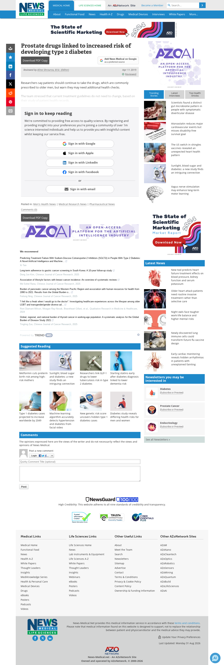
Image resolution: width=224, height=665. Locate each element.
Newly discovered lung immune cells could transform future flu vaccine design (187, 338)
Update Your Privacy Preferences (180, 637)
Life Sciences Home (90, 5)
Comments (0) (29, 209)
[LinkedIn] (10, 66)
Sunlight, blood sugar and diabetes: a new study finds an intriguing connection (62, 378)
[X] (10, 84)
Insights (25, 572)
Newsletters (122, 558)
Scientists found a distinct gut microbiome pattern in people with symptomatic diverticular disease (186, 108)
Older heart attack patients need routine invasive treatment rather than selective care (187, 296)
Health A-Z (27, 558)
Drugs (24, 590)
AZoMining (166, 572)
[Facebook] (10, 75)
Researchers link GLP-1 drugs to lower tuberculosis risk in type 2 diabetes (94, 378)
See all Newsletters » (158, 439)
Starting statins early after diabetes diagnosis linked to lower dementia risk (124, 378)
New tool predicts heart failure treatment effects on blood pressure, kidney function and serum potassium (187, 276)
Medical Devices (30, 586)
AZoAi (163, 590)
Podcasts (26, 604)
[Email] (10, 110)
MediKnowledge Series (34, 577)
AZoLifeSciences (169, 586)
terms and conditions (187, 623)
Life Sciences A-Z (79, 558)
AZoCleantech (168, 554)
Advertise (120, 568)
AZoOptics (166, 558)
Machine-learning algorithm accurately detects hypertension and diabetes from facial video (62, 420)
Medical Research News (73, 204)
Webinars (74, 577)
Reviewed (130, 74)
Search (119, 554)
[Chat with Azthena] (215, 658)
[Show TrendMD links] (138, 334)
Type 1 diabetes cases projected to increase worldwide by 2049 (32, 417)
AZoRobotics (167, 563)
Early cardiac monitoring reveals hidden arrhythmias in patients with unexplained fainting (187, 359)
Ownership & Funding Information (135, 590)
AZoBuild (165, 581)
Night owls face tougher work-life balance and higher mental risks (185, 315)
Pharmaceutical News (102, 204)
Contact (119, 572)
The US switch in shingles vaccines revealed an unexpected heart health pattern (186, 150)
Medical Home (61, 5)
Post (24, 486)
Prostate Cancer (169, 406)
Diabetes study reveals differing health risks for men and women (124, 417)
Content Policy (123, 586)
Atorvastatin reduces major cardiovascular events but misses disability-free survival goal (187, 129)
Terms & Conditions (126, 577)
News (24, 554)
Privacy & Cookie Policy (128, 581)
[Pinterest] (10, 101)
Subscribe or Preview (172, 392)
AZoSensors (167, 568)
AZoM (163, 545)
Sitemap (119, 563)
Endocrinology (168, 423)
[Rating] (10, 57)
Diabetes (165, 389)
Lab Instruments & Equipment (86, 554)
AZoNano (165, 549)
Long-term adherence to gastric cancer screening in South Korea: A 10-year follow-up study (66, 270)
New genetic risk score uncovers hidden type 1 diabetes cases (94, 417)
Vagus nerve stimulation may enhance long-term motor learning (185, 190)
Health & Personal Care (34, 581)
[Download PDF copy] (10, 48)
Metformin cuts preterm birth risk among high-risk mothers (33, 376)
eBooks (25, 595)
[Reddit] (10, 92)
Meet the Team (123, 549)
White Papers (28, 563)
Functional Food (30, 549)
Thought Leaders (30, 568)
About (118, 545)
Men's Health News (44, 204)
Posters (25, 599)
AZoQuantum (168, 577)
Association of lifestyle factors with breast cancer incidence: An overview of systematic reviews (68, 279)
